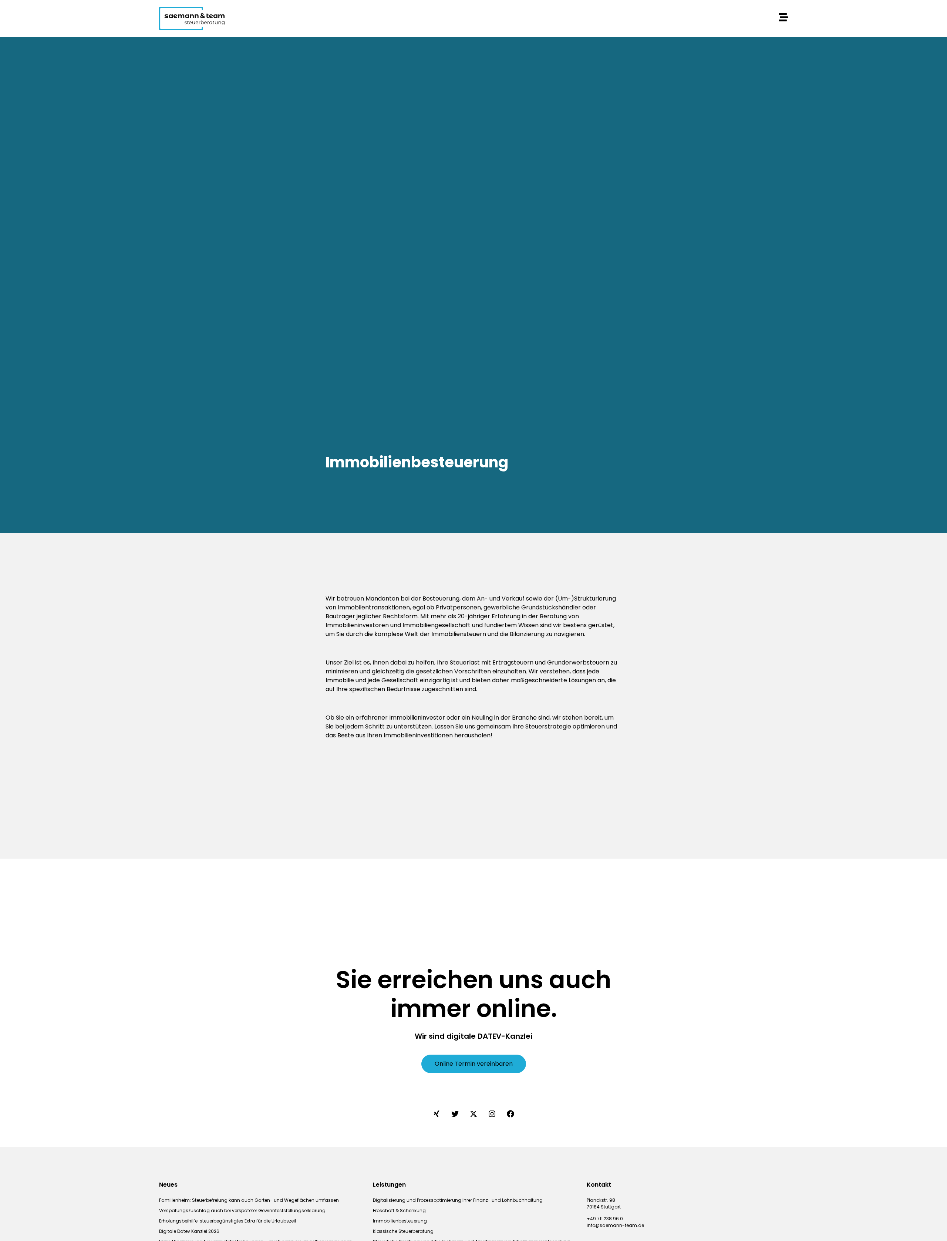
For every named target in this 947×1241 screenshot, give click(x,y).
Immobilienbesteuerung (400, 1221)
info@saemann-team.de (615, 1225)
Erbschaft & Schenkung (399, 1210)
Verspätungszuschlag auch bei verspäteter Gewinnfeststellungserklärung (242, 1210)
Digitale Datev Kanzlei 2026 (189, 1231)
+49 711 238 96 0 (605, 1218)
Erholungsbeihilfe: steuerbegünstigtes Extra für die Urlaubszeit (227, 1221)
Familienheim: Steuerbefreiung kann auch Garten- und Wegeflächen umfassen (249, 1200)
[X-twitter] (473, 1113)
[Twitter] (455, 1113)
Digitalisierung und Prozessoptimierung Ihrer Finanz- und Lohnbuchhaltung (458, 1200)
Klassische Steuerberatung (403, 1231)
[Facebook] (510, 1113)
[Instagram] (492, 1113)
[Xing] (436, 1113)
